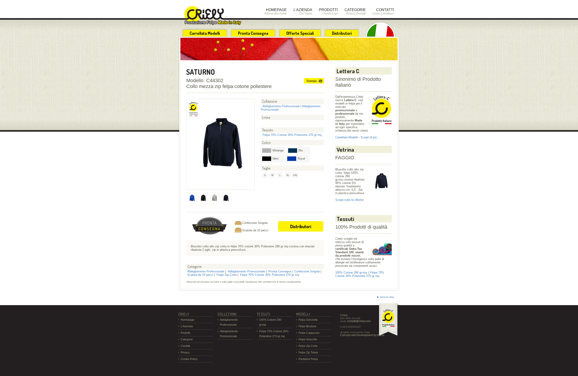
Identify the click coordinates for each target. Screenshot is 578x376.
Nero (276, 158)
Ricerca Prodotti (355, 11)
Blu (300, 150)
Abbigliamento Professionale (281, 106)
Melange (278, 150)
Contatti (185, 346)
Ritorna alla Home (275, 11)
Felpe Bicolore (307, 326)
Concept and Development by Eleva (362, 335)
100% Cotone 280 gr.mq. (351, 272)
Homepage (187, 319)
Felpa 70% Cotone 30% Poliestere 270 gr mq (292, 135)
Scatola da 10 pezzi (200, 274)
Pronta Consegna (253, 33)
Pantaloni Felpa (308, 359)
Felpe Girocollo (307, 339)
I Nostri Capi (328, 11)
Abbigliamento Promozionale (246, 271)
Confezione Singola (307, 271)
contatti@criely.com (359, 321)
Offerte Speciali (300, 33)
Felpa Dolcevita (308, 319)
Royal (301, 158)
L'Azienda (187, 326)
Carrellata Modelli (205, 33)
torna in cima (387, 297)
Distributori (342, 33)
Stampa (311, 81)
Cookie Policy (189, 359)
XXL (295, 175)
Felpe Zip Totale (308, 352)
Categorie (187, 339)
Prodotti (185, 332)
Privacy (185, 352)
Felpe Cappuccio (308, 332)
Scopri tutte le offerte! (349, 200)
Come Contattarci (383, 11)
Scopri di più (369, 137)
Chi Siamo (303, 11)
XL (287, 175)
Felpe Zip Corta (227, 274)
